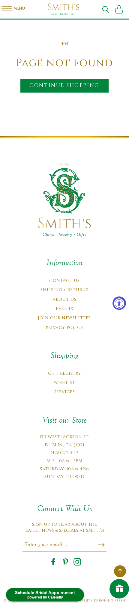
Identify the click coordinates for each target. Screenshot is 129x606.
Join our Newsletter (64, 318)
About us (64, 299)
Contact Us (64, 280)
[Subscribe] (101, 544)
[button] (105, 9)
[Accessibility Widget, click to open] (119, 303)
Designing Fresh (109, 601)
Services (64, 392)
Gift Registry (64, 373)
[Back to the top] (120, 571)
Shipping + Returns (64, 290)
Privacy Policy (64, 327)
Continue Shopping (64, 85)
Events (64, 309)
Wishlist (64, 383)
